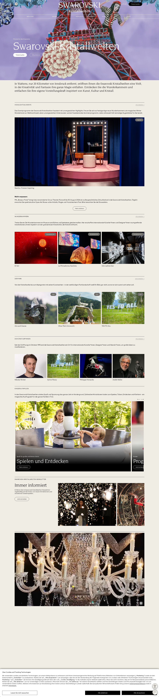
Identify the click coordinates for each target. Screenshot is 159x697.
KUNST (104, 16)
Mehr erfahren (79, 208)
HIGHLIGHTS (79, 16)
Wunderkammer (50, 234)
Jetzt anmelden (22, 499)
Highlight (139, 120)
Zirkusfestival (36, 55)
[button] (16, 118)
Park (53, 294)
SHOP (129, 16)
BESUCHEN (30, 16)
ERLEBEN (54, 16)
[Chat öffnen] (155, 692)
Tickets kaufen (20, 55)
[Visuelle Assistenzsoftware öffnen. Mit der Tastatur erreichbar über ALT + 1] (155, 686)
